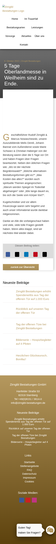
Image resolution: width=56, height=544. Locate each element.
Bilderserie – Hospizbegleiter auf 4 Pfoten (29, 443)
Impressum (29, 477)
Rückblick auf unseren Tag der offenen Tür (29, 430)
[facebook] (21, 500)
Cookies (29, 481)
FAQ (29, 470)
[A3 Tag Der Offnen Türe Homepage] (8, 322)
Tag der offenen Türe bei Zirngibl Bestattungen (29, 436)
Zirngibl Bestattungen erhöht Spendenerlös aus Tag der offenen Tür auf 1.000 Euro (33, 295)
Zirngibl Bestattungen (30, 61)
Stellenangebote (29, 466)
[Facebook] (8, 254)
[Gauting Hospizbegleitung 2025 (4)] (8, 337)
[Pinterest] (35, 254)
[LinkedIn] (26, 254)
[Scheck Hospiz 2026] (8, 291)
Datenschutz (29, 473)
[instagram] (34, 500)
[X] (17, 254)
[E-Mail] (45, 254)
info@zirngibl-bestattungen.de (28, 403)
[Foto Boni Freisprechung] (8, 353)
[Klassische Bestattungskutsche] (8, 306)
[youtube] (28, 500)
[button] (35, 44)
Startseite (29, 462)
